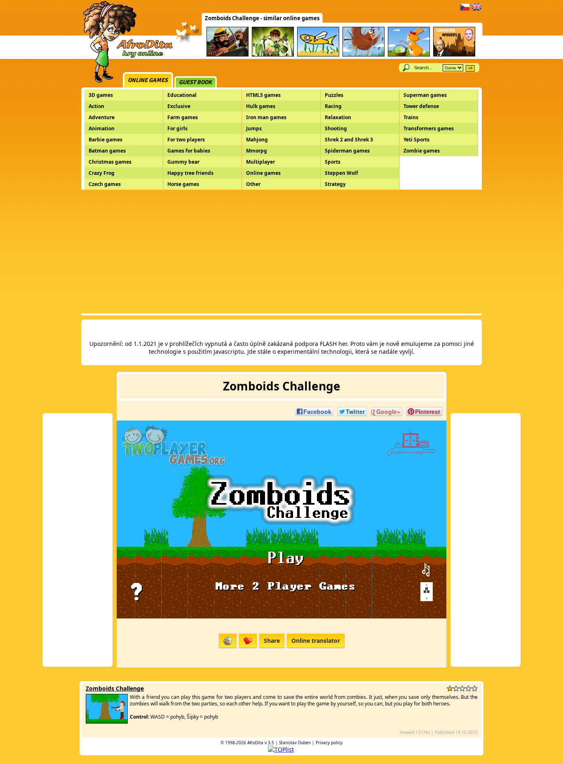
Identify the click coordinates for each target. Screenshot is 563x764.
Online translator (315, 640)
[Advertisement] (281, 251)
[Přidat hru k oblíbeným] (248, 640)
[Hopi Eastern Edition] (409, 55)
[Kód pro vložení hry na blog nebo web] (227, 640)
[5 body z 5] (475, 688)
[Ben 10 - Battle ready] (273, 55)
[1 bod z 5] (450, 688)
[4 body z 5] (468, 688)
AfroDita (255, 742)
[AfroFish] (318, 55)
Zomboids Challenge (115, 688)
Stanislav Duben (295, 742)
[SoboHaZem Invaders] (454, 55)
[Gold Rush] (227, 55)
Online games (148, 80)
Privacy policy (329, 742)
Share (272, 640)
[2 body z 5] (456, 688)
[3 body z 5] (462, 688)
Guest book (195, 82)
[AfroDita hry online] (125, 57)
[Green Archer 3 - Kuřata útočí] (363, 55)
